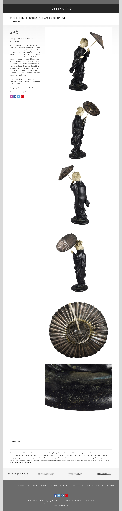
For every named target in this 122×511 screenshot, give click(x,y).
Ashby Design (63, 505)
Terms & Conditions (95, 486)
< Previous (13, 22)
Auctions (21, 486)
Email (11, 96)
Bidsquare (17, 474)
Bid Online (33, 486)
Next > (19, 22)
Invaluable (75, 474)
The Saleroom (104, 474)
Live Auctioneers (46, 474)
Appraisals (65, 486)
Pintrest (22, 96)
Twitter (18, 96)
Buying (44, 486)
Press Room (78, 486)
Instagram (62, 495)
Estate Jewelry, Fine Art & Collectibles (43, 18)
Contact (111, 486)
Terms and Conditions (24, 463)
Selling (54, 486)
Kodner (61, 8)
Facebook (14, 96)
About (11, 486)
